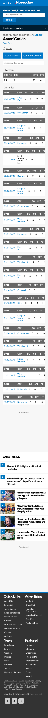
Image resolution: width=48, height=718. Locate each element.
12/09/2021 (9, 389)
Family (28, 668)
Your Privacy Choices (13, 689)
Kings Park (19, 98)
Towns (7, 668)
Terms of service (10, 681)
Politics (7, 656)
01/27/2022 (9, 220)
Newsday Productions (31, 610)
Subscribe (8, 605)
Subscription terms (26, 681)
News (6, 660)
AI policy (33, 687)
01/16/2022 (9, 290)
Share (9, 49)
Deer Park (7, 43)
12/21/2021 (9, 375)
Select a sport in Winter (13, 28)
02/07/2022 (9, 159)
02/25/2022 (9, 112)
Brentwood (22, 402)
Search (9, 20)
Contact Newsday (11, 685)
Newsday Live (10, 616)
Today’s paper (10, 609)
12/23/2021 (9, 360)
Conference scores (32, 55)
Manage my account (13, 624)
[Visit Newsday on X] (14, 701)
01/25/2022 (9, 234)
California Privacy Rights (20, 683)
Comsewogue (23, 206)
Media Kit (30, 601)
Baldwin (21, 176)
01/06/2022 (9, 333)
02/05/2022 (9, 176)
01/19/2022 (9, 262)
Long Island (9, 645)
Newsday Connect (34, 615)
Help (27, 687)
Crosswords (31, 653)
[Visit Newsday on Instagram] (21, 701)
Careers (7, 620)
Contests (8, 632)
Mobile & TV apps (12, 628)
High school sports (12, 672)
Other (20, 303)
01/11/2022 (9, 318)
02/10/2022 (9, 143)
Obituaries (30, 649)
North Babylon (21, 360)
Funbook (30, 645)
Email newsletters (12, 612)
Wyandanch (22, 112)
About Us (8, 601)
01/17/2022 (9, 276)
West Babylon (21, 220)
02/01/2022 (9, 206)
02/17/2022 (9, 128)
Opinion (8, 653)
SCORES (7, 35)
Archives (8, 636)
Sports (7, 649)
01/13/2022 (9, 303)
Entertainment (32, 660)
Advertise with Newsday (14, 687)
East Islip (19, 248)
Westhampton (23, 262)
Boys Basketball (22, 35)
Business (8, 664)
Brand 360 (30, 605)
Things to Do (31, 656)
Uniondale (22, 389)
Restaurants (31, 664)
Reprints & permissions (29, 685)
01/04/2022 (9, 346)
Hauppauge (22, 143)
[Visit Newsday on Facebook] (7, 701)
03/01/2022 (9, 98)
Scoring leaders (12, 55)
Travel (28, 672)
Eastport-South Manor (21, 127)
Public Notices (32, 623)
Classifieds (30, 619)
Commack (21, 290)
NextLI (29, 676)
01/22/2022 (9, 248)
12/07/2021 (9, 402)
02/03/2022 (9, 191)
